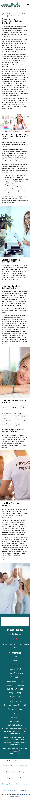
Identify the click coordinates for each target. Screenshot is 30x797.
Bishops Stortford (21, 766)
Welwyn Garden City (10, 790)
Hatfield (20, 778)
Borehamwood (10, 772)
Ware (17, 784)
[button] (27, 5)
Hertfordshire (19, 761)
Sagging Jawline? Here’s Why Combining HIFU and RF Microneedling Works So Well (15, 739)
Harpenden (10, 778)
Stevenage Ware (7, 784)
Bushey (21, 772)
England (9, 761)
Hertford (23, 790)
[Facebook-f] (13, 639)
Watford (25, 784)
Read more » (15, 734)
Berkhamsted (7, 766)
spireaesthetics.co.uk (20, 794)
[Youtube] (17, 639)
